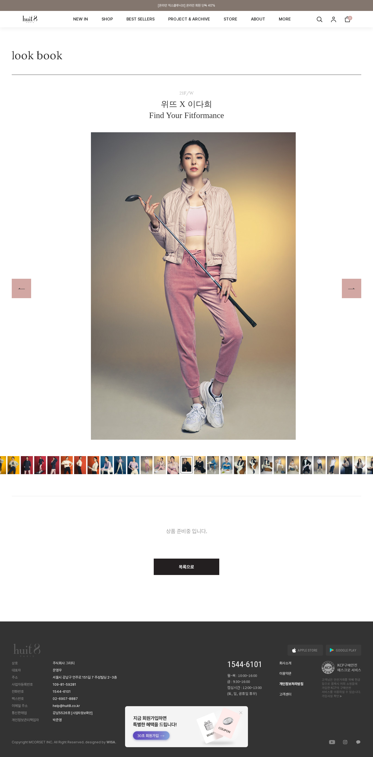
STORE (230, 19)
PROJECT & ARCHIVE (189, 19)
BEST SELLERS (140, 19)
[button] (351, 288)
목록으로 (186, 567)
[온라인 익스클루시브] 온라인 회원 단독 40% (186, 5)
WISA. (111, 742)
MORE (285, 19)
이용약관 (285, 673)
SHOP (107, 19)
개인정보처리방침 (291, 684)
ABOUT (258, 19)
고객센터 (285, 694)
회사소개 (285, 663)
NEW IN (80, 19)
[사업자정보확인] (82, 713)
